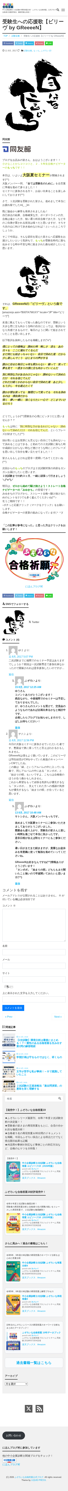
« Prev (8, 1016)
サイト (6, 973)
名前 (4, 946)
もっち (36, 50)
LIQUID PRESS (38, 1480)
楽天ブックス (28, 1178)
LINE (50, 43)
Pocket (40, 43)
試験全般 (28, 50)
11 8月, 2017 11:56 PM (21, 740)
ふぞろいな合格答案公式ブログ (29, 1477)
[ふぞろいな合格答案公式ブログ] (8, 5)
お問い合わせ (13, 1435)
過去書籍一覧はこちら (34, 1363)
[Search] (60, 1099)
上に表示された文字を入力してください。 (26, 993)
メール (6, 959)
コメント (9, 905)
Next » (58, 1016)
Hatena (30, 43)
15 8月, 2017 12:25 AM (28, 687)
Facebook (9, 43)
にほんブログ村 (34, 586)
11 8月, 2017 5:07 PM (21, 656)
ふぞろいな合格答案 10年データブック (41, 1332)
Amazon (41, 1178)
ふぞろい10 (46, 50)
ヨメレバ (34, 1169)
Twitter (19, 43)
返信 (11, 674)
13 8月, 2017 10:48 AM (28, 812)
